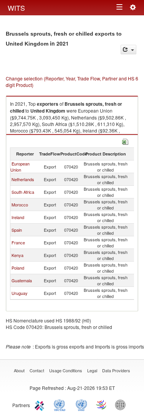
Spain (17, 230)
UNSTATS (81, 404)
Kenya (17, 255)
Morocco (20, 204)
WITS (16, 8)
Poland (18, 268)
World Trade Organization (101, 404)
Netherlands (23, 179)
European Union (20, 166)
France (18, 242)
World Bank (122, 404)
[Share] (128, 49)
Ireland (18, 217)
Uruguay (20, 293)
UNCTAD (61, 404)
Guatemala (22, 280)
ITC (40, 404)
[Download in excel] (125, 140)
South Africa (23, 192)
